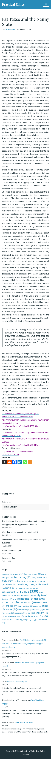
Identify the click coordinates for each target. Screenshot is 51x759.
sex (19, 616)
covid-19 (12, 587)
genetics (18, 595)
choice (12, 580)
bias (35, 578)
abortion (6, 574)
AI (22, 574)
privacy (37, 606)
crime (22, 588)
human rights (38, 595)
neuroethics (28, 602)
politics (28, 606)
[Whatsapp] (25, 462)
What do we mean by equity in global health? (20, 532)
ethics (28, 591)
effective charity (32, 588)
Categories (6, 502)
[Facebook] (14, 462)
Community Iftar (8, 558)
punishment (36, 609)
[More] (30, 462)
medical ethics (32, 598)
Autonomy (22, 577)
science (12, 616)
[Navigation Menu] (46, 4)
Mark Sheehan (9, 29)
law (16, 599)
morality (11, 602)
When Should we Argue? (12, 550)
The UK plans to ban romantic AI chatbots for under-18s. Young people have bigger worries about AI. (24, 643)
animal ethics (33, 574)
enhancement (10, 591)
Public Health (23, 609)
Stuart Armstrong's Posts (35, 616)
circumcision (24, 581)
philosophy (13, 605)
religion (9, 613)
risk (4, 616)
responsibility (39, 612)
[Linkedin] (20, 462)
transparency (32, 620)
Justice (7, 599)
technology (20, 619)
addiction (15, 574)
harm (26, 595)
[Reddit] (9, 462)
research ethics (23, 613)
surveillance (7, 620)
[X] (4, 462)
